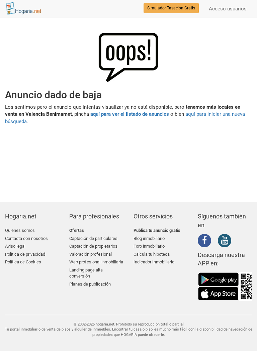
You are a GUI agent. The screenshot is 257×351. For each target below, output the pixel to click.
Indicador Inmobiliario (154, 261)
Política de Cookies (23, 261)
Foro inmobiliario (149, 246)
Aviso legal (15, 246)
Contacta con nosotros (26, 238)
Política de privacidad (25, 254)
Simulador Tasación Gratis (171, 8)
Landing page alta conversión (86, 273)
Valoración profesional (90, 254)
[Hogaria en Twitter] (216, 241)
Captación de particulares (93, 238)
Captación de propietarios (93, 246)
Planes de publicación (90, 284)
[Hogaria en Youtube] (226, 242)
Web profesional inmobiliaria (96, 261)
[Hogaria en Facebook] (206, 242)
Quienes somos (20, 230)
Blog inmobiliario (149, 238)
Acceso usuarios (228, 9)
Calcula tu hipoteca (152, 254)
